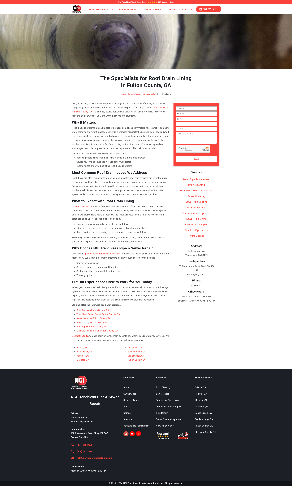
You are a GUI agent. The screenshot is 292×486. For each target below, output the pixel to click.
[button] (113, 9)
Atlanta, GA (81, 347)
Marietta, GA (82, 359)
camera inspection (83, 206)
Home (123, 94)
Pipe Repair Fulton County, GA (91, 326)
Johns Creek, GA (136, 355)
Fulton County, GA (148, 94)
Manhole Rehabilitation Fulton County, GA (97, 330)
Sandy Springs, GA (137, 351)
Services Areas (134, 94)
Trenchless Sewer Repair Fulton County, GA (98, 314)
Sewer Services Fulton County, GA (93, 318)
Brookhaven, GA (84, 351)
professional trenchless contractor (102, 253)
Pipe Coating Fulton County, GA (92, 322)
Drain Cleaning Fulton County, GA (92, 310)
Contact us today (80, 336)
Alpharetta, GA (135, 347)
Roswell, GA (82, 355)
